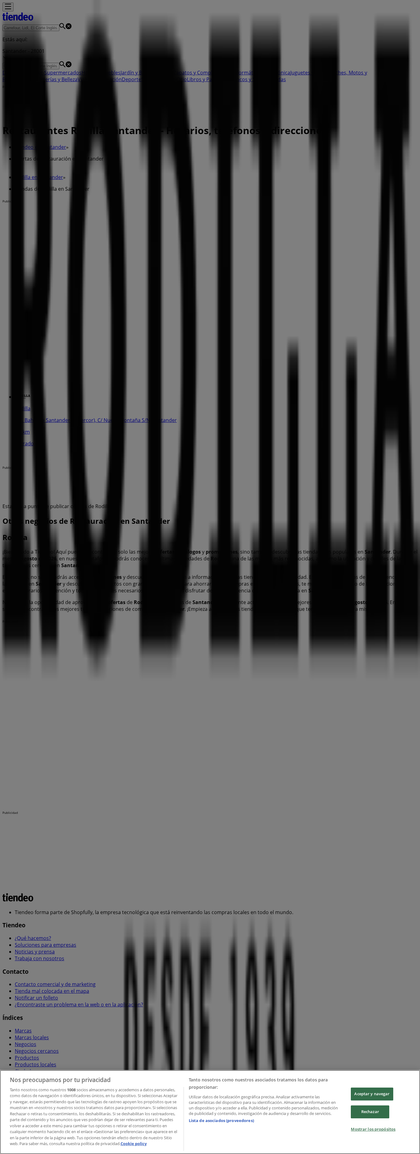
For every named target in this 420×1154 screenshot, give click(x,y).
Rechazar (370, 1111)
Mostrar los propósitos (373, 1129)
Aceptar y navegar (372, 1094)
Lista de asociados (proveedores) (221, 1120)
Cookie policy (134, 1143)
